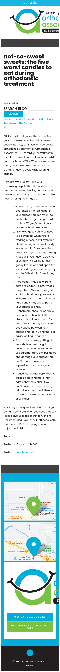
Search (13, 114)
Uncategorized (25, 452)
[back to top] (30, 653)
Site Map (30, 665)
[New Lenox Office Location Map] (31, 547)
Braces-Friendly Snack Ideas (21, 119)
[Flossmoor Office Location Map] (31, 506)
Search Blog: (16, 108)
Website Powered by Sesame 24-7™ (31, 661)
